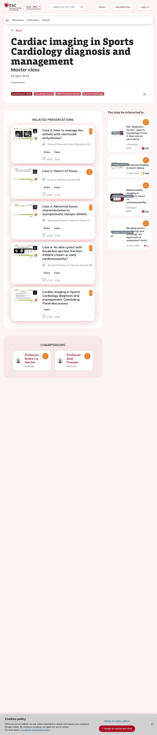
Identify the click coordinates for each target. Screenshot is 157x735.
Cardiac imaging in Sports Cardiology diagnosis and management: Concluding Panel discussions (61, 297)
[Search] (81, 7)
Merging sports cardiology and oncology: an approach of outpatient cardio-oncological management (137, 237)
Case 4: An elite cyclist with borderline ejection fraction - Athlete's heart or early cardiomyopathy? (63, 253)
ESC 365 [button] (32, 7)
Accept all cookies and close (118, 728)
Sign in (145, 6)
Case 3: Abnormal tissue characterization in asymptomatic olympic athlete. (65, 210)
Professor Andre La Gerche (32, 358)
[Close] (152, 724)
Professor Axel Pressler (74, 358)
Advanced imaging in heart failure (137, 166)
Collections (33, 19)
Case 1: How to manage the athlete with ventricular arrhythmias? (62, 134)
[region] (78, 724)
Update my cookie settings (117, 721)
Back (19, 30)
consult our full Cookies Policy (35, 730)
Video (57, 152)
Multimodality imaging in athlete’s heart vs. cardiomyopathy (136, 196)
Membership (122, 6)
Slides (47, 152)
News (102, 6)
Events (46, 19)
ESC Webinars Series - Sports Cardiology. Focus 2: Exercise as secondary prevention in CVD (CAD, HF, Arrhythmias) (137, 137)
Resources (18, 19)
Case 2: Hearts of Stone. (60, 171)
